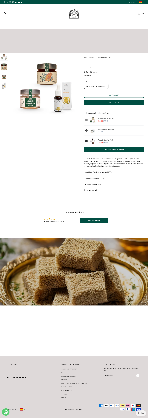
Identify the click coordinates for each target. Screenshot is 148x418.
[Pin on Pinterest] (90, 190)
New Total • (114, 149)
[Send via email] (93, 190)
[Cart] (143, 14)
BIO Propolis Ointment (106, 129)
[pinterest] (16, 2)
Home (85, 57)
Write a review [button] (94, 220)
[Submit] (137, 375)
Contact (64, 394)
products (91, 57)
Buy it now (114, 102)
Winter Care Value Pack (106, 119)
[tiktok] (22, 2)
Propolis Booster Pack (105, 140)
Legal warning (66, 390)
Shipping (64, 379)
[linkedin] (13, 2)
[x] (7, 2)
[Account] (139, 14)
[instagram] (10, 2)
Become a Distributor (69, 369)
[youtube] (19, 2)
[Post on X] (87, 190)
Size (85, 81)
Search (63, 397)
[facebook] (4, 2)
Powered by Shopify (74, 409)
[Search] (5, 13)
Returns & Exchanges (68, 376)
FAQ (62, 372)
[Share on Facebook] (84, 190)
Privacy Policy (66, 387)
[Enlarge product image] (46, 87)
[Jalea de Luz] (74, 13)
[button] (96, 190)
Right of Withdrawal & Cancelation (74, 383)
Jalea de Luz (89, 67)
